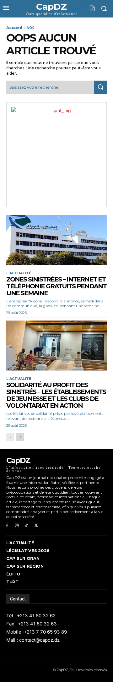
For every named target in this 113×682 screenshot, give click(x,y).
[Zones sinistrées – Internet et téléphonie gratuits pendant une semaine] (56, 240)
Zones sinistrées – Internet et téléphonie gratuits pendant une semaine (56, 286)
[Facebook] (7, 525)
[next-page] (20, 437)
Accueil (14, 27)
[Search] (100, 87)
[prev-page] (10, 437)
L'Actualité (18, 273)
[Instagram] (16, 525)
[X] (36, 525)
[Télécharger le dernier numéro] (87, 8)
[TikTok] (26, 525)
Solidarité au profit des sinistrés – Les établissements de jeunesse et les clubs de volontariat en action (56, 395)
